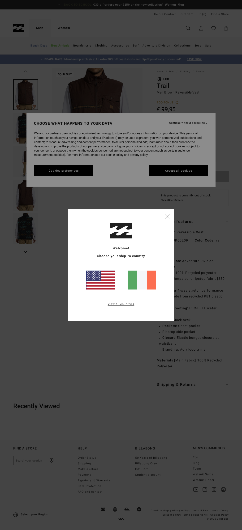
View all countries (121, 304)
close (167, 216)
